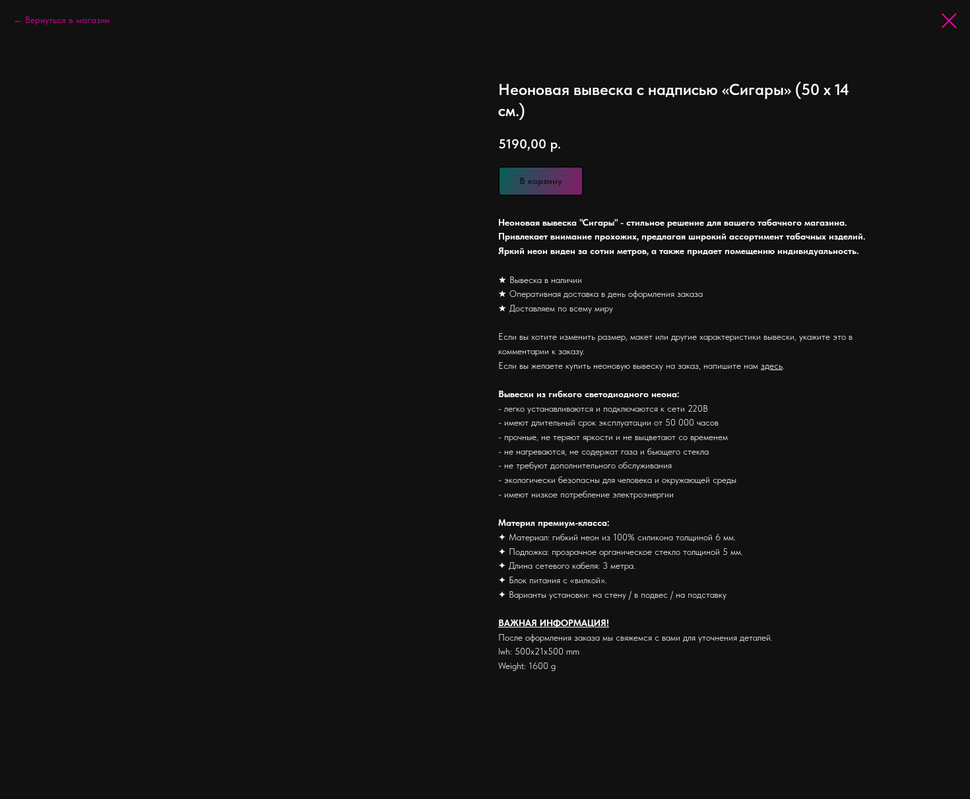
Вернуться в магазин (67, 20)
